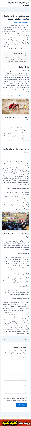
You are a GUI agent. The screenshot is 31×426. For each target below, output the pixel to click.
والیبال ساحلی (23, 55)
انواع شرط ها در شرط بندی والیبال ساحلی (16, 61)
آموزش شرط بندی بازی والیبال (11, 95)
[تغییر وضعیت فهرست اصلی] (3, 3)
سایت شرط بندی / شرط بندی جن (18, 3)
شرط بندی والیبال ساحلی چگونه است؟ (17, 59)
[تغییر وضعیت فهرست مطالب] (25, 53)
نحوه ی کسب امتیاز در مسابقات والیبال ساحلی (15, 57)
